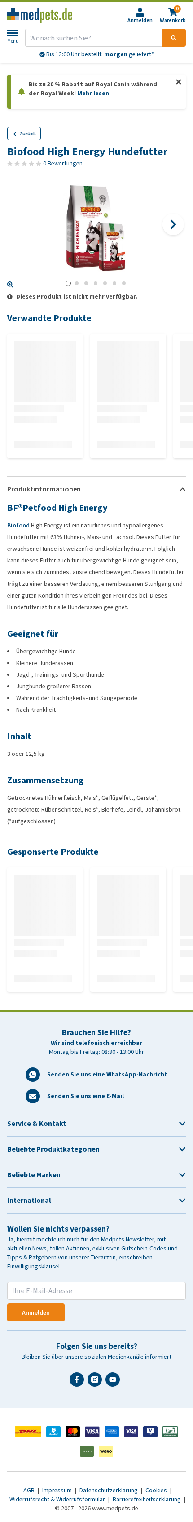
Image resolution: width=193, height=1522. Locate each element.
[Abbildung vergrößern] (10, 284)
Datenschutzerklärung (109, 1490)
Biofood (18, 525)
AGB (29, 1490)
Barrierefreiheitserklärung (147, 1499)
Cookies (156, 1490)
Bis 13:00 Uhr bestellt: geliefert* (99, 54)
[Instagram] (96, 1383)
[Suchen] (174, 38)
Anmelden (36, 1312)
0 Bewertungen (63, 163)
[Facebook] (79, 1383)
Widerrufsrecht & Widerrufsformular (57, 1499)
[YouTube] (114, 1383)
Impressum (57, 1490)
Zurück (27, 133)
